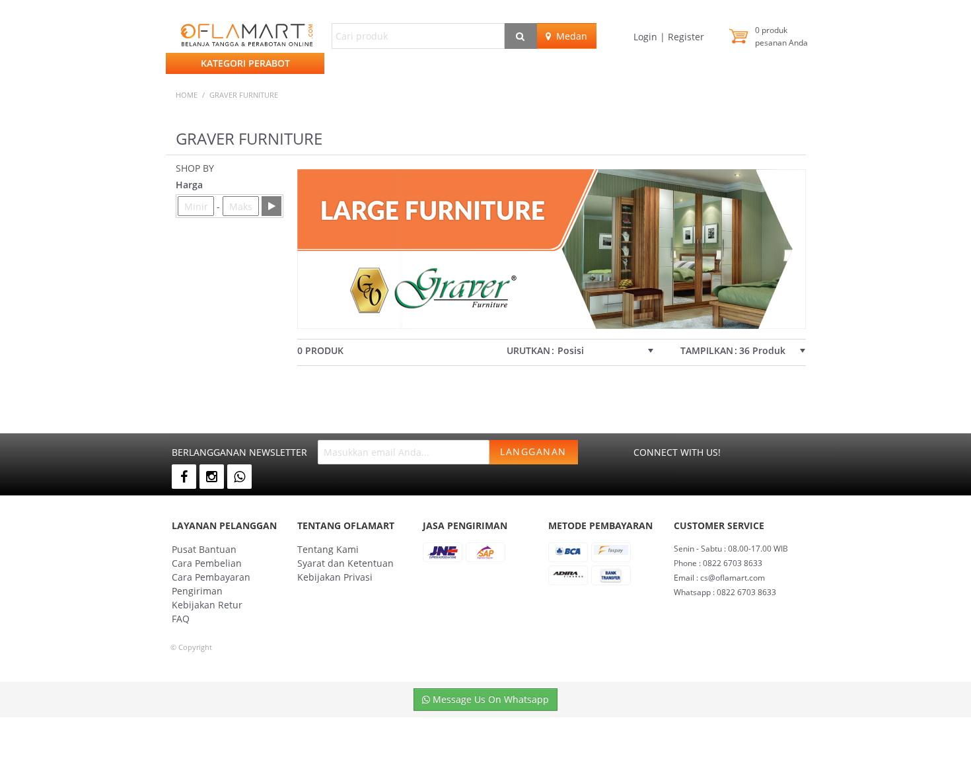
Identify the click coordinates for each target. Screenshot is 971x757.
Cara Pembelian (207, 563)
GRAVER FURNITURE (243, 95)
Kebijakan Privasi (335, 577)
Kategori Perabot (245, 63)
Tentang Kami (328, 549)
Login (646, 36)
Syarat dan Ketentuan (345, 563)
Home (187, 95)
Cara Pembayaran (211, 577)
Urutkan (528, 350)
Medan (569, 36)
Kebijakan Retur (207, 604)
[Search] (521, 36)
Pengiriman (197, 591)
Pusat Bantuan (204, 549)
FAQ (181, 618)
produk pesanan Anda (781, 36)
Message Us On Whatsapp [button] (489, 699)
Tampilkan (706, 350)
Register (684, 36)
